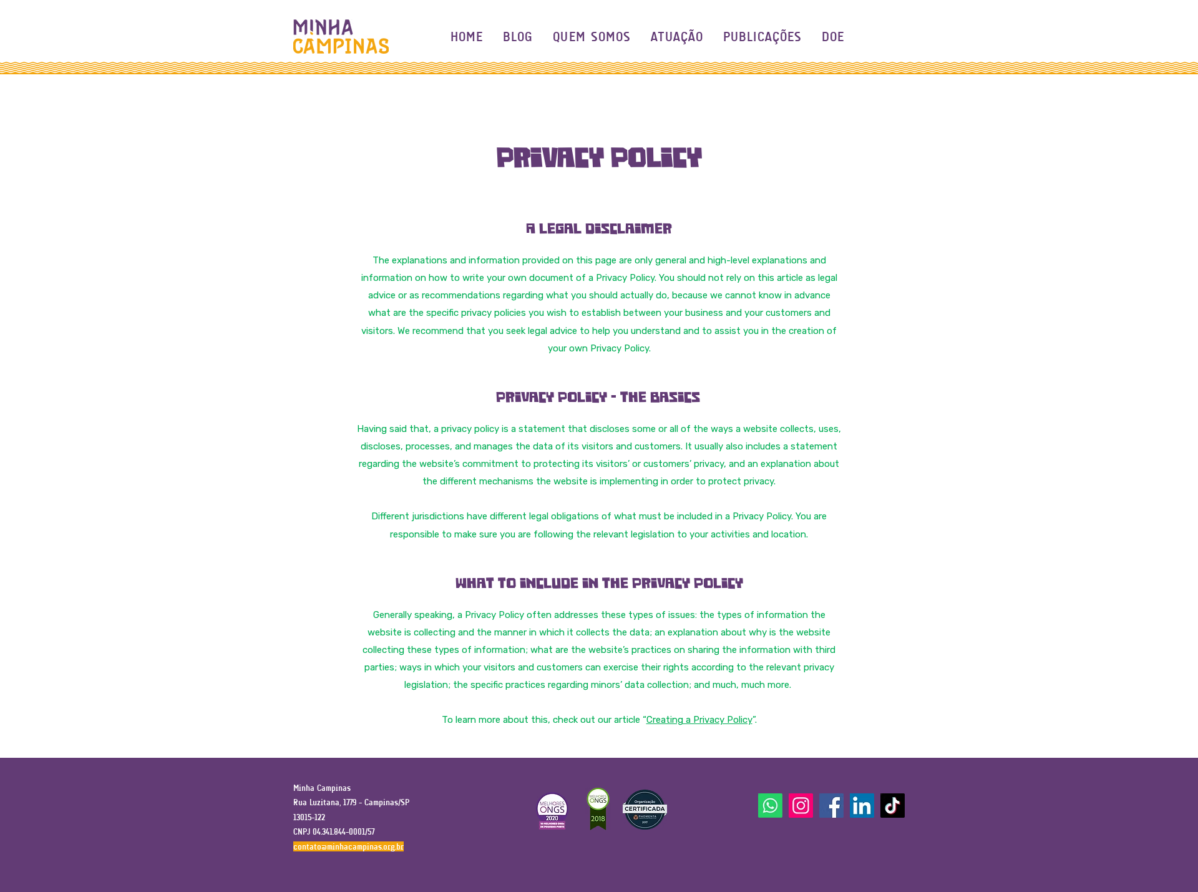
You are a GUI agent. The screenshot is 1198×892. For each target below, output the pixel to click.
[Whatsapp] (770, 805)
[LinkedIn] (862, 805)
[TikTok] (892, 805)
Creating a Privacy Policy (699, 719)
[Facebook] (831, 805)
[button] (677, 36)
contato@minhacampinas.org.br (348, 846)
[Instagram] (801, 805)
